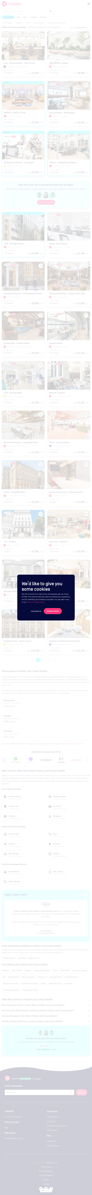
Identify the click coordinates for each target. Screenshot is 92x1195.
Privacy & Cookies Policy (35, 602)
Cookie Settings (36, 611)
